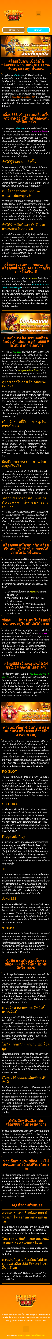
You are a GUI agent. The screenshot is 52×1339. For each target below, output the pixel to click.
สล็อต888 (20, 128)
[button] (38, 13)
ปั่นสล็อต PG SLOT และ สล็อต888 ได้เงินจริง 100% (31, 1335)
